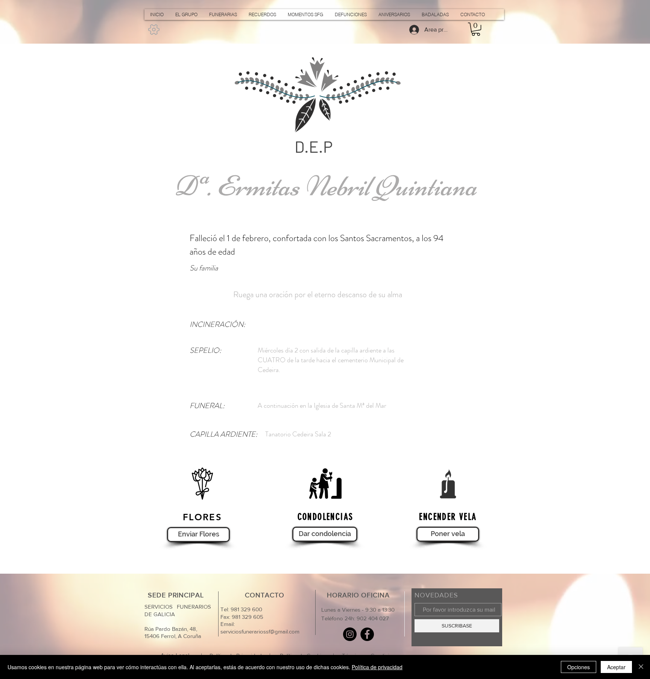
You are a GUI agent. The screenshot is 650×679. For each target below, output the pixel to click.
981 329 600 (245, 609)
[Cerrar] (640, 667)
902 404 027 (373, 618)
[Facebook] (367, 634)
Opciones (578, 667)
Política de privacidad (377, 667)
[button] (476, 29)
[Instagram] (350, 634)
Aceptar (616, 667)
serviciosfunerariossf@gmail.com (259, 631)
